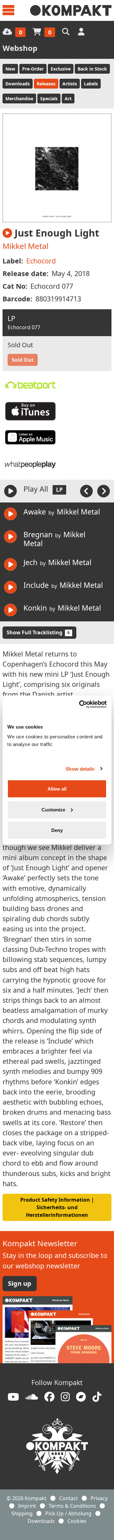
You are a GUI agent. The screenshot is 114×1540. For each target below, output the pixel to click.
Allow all (57, 789)
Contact (68, 1498)
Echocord (41, 260)
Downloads (17, 84)
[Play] (10, 491)
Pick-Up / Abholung (68, 1513)
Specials (49, 98)
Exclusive (61, 69)
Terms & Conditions (72, 1505)
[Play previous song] (87, 490)
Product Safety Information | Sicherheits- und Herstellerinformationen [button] (57, 1207)
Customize (53, 809)
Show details (80, 768)
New (10, 69)
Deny (57, 830)
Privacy (99, 1498)
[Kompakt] (70, 10)
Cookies (76, 1521)
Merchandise (19, 98)
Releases (46, 84)
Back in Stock (92, 69)
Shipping (22, 1513)
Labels (91, 84)
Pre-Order (33, 69)
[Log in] (82, 31)
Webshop (20, 48)
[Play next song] (103, 490)
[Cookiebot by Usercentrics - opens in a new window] (80, 704)
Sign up (19, 1283)
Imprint (27, 1505)
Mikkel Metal (25, 246)
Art (68, 98)
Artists (69, 84)
